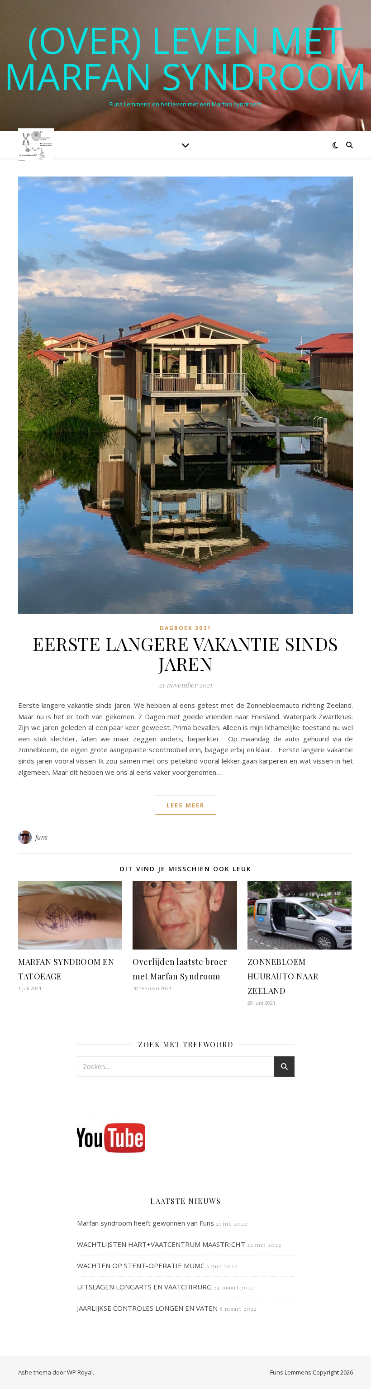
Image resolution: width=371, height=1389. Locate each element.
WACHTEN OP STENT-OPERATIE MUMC (141, 1265)
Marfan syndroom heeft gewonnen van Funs (145, 1222)
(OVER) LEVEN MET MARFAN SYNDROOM (185, 58)
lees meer (185, 805)
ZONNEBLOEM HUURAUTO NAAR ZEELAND (283, 976)
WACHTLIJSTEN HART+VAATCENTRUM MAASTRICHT (161, 1244)
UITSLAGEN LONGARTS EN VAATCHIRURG (144, 1286)
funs (41, 837)
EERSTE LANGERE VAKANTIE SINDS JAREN (185, 653)
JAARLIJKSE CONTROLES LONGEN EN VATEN (147, 1308)
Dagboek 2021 (185, 628)
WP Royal (80, 1372)
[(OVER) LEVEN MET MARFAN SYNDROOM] (36, 144)
